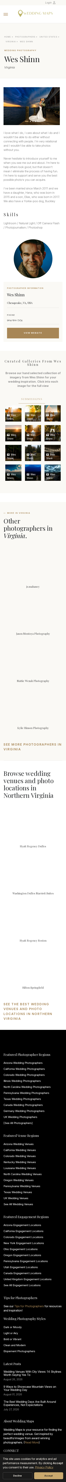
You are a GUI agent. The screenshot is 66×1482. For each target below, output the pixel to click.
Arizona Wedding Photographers (23, 1063)
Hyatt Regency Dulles (33, 846)
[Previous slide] (9, 106)
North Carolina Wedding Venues (23, 1174)
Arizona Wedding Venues (19, 1144)
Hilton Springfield (33, 987)
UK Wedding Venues (16, 1198)
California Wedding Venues (20, 1150)
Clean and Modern (15, 1345)
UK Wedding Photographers (20, 1117)
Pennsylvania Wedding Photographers (26, 1093)
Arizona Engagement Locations (22, 1225)
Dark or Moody (13, 1327)
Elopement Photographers (19, 1351)
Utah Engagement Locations (21, 1267)
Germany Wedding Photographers (24, 1111)
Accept (48, 1475)
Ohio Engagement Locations (21, 1249)
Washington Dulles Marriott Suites (33, 893)
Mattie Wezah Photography (33, 681)
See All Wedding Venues (18, 1204)
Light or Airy (11, 1333)
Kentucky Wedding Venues (20, 1162)
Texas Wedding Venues (18, 1192)
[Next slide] (54, 106)
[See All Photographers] (18, 1123)
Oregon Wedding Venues (19, 1180)
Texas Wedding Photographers (22, 1099)
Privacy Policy (44, 1467)
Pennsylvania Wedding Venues (22, 1186)
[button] (27, 121)
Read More (32, 1442)
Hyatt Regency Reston (33, 940)
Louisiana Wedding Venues (20, 1168)
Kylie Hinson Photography (33, 728)
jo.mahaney (33, 586)
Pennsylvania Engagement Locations (26, 1261)
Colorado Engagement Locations (23, 1237)
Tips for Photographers (29, 1306)
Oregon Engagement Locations (22, 1255)
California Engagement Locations (23, 1231)
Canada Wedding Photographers (23, 1105)
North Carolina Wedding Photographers (27, 1087)
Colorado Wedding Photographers (24, 1075)
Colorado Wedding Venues (20, 1156)
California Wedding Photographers (24, 1069)
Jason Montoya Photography (33, 633)
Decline (17, 1475)
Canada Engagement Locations (22, 1273)
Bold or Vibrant (12, 1339)
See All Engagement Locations (22, 1285)
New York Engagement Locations (24, 1243)
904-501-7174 (14, 320)
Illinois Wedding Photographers (22, 1081)
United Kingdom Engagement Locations (28, 1279)
